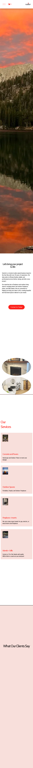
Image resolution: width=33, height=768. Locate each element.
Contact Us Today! (16, 307)
